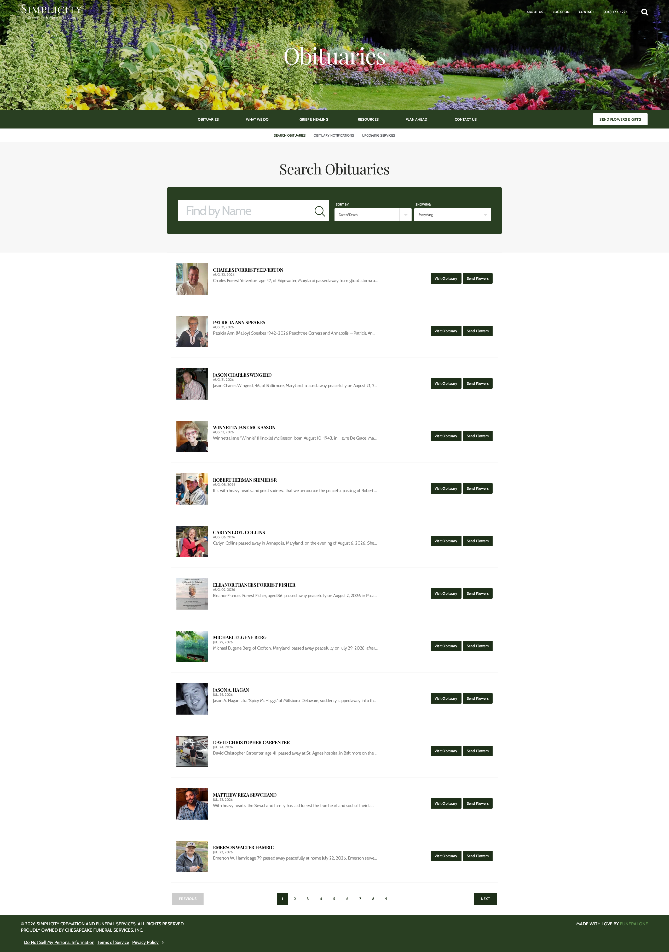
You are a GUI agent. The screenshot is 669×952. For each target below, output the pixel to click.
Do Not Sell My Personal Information (59, 942)
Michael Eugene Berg (239, 637)
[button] (644, 11)
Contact (586, 12)
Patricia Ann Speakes (239, 322)
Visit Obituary (448, 278)
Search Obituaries (290, 135)
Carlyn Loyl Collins (239, 532)
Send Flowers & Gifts (620, 119)
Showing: (423, 204)
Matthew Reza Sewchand (244, 795)
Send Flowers (480, 278)
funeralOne (634, 923)
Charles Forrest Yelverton (248, 270)
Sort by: (342, 204)
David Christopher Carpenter (251, 742)
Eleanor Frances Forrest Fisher (254, 585)
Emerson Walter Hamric (243, 847)
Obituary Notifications (334, 135)
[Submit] (320, 210)
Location (561, 12)
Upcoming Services (378, 135)
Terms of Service (113, 942)
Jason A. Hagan (231, 690)
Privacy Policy (145, 942)
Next (485, 898)
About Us (535, 12)
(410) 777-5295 (615, 12)
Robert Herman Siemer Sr (245, 480)
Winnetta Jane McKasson (244, 427)
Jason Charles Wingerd (242, 375)
